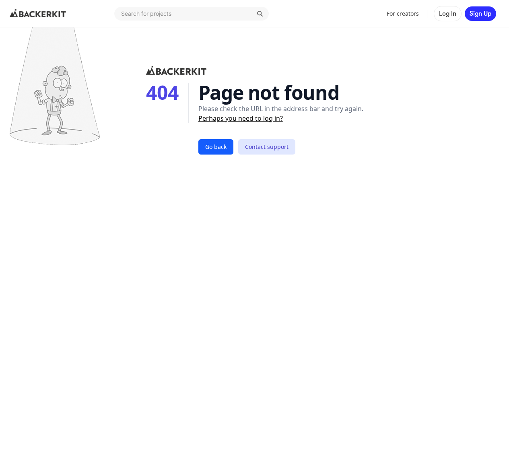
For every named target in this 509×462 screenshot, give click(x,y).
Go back (216, 147)
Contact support (267, 147)
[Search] (260, 13)
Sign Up (480, 13)
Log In (447, 13)
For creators (403, 13)
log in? (273, 118)
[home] (38, 14)
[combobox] (191, 14)
